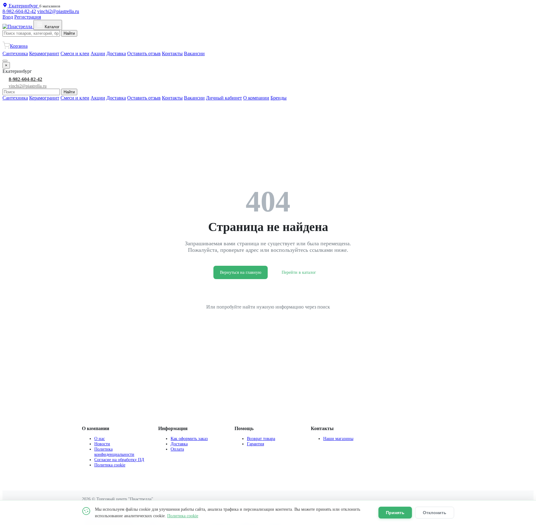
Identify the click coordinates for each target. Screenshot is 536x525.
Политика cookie (109, 464)
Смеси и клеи (74, 53)
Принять (395, 512)
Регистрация (27, 17)
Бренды (278, 97)
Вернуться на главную (240, 272)
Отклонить (434, 512)
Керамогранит (44, 53)
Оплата (177, 449)
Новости (102, 443)
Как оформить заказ (189, 438)
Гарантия (255, 443)
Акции (98, 53)
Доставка (116, 53)
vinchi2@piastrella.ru (58, 11)
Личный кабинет (224, 97)
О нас (99, 438)
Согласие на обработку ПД (119, 459)
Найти (69, 33)
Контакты (172, 53)
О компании (256, 97)
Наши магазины (338, 438)
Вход (7, 17)
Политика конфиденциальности (114, 452)
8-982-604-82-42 (19, 11)
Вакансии (194, 53)
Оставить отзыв (144, 53)
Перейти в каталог (299, 272)
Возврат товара (261, 438)
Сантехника (15, 53)
